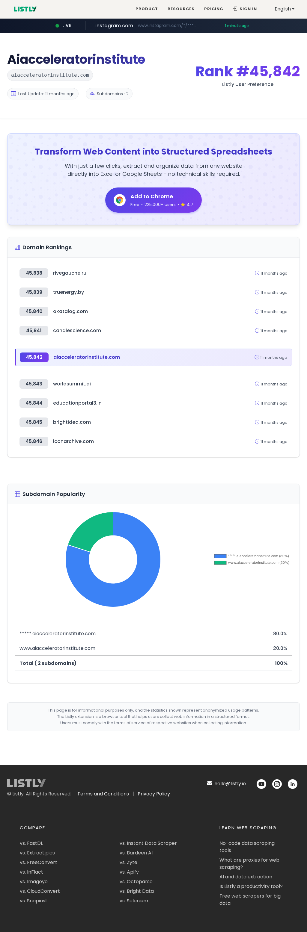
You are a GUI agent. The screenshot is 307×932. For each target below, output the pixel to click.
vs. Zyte (128, 862)
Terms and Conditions (103, 793)
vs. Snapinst (33, 900)
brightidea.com (72, 422)
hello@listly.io (229, 783)
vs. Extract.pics (37, 852)
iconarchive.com (73, 441)
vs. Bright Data (137, 891)
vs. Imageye (34, 881)
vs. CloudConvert (40, 891)
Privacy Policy (154, 793)
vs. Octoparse (136, 881)
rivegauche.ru (69, 273)
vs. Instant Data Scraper (148, 843)
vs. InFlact (31, 872)
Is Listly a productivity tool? (251, 886)
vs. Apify (129, 872)
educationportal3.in (77, 403)
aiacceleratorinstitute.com (86, 357)
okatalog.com (70, 311)
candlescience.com (77, 330)
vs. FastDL (31, 843)
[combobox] (284, 9)
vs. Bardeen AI (136, 852)
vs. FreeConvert (38, 862)
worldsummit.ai (72, 383)
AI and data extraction (245, 876)
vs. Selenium (134, 900)
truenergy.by (68, 292)
